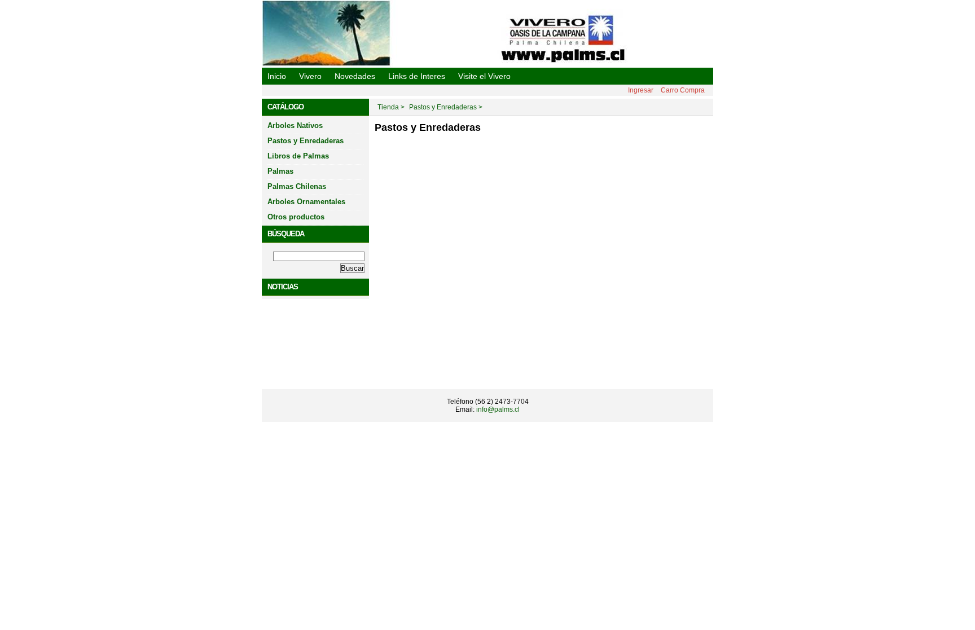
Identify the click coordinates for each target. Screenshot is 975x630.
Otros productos (295, 217)
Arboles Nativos (295, 125)
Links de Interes (416, 76)
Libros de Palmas (298, 156)
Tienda (388, 107)
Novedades (355, 76)
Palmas (280, 171)
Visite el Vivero (484, 76)
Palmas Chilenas (296, 186)
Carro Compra (683, 90)
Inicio (276, 76)
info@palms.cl (498, 409)
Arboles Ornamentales (306, 201)
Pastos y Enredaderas (305, 140)
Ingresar (640, 90)
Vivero (310, 76)
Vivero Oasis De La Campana (355, 75)
